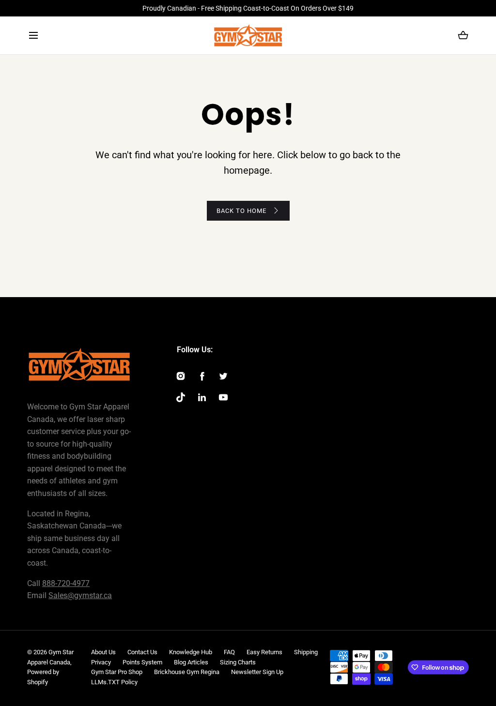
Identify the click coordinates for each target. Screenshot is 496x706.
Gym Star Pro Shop (116, 672)
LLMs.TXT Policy (114, 682)
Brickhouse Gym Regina (186, 672)
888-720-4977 (66, 583)
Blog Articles (191, 662)
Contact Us (142, 652)
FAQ (229, 652)
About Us (103, 652)
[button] (33, 36)
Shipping (306, 652)
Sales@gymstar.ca (80, 595)
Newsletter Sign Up (257, 672)
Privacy (101, 662)
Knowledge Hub (190, 652)
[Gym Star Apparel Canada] (248, 35)
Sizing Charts (238, 662)
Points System (142, 662)
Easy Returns (264, 652)
